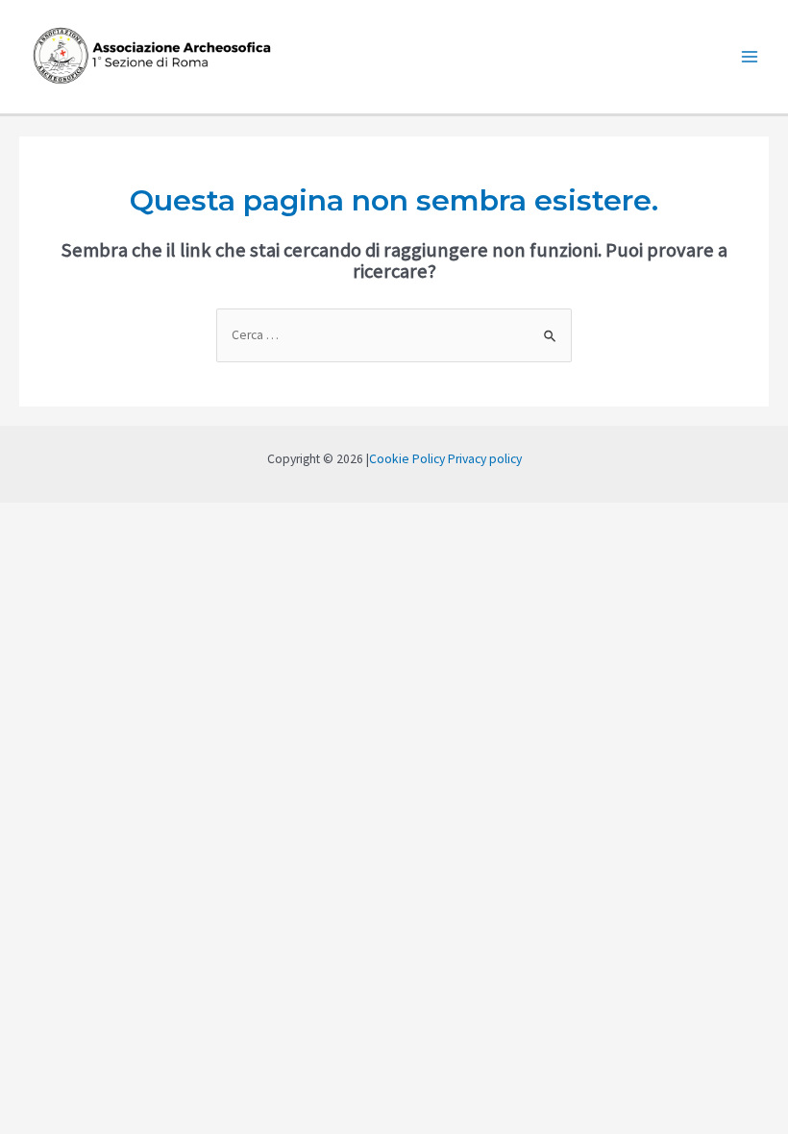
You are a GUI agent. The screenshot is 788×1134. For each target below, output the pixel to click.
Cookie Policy (407, 459)
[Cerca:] (394, 335)
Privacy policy (485, 459)
